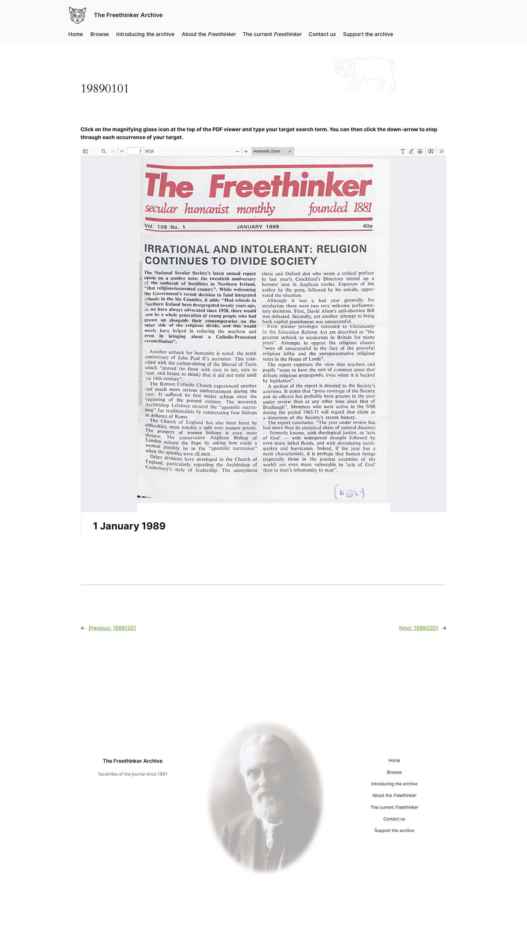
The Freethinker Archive (128, 15)
